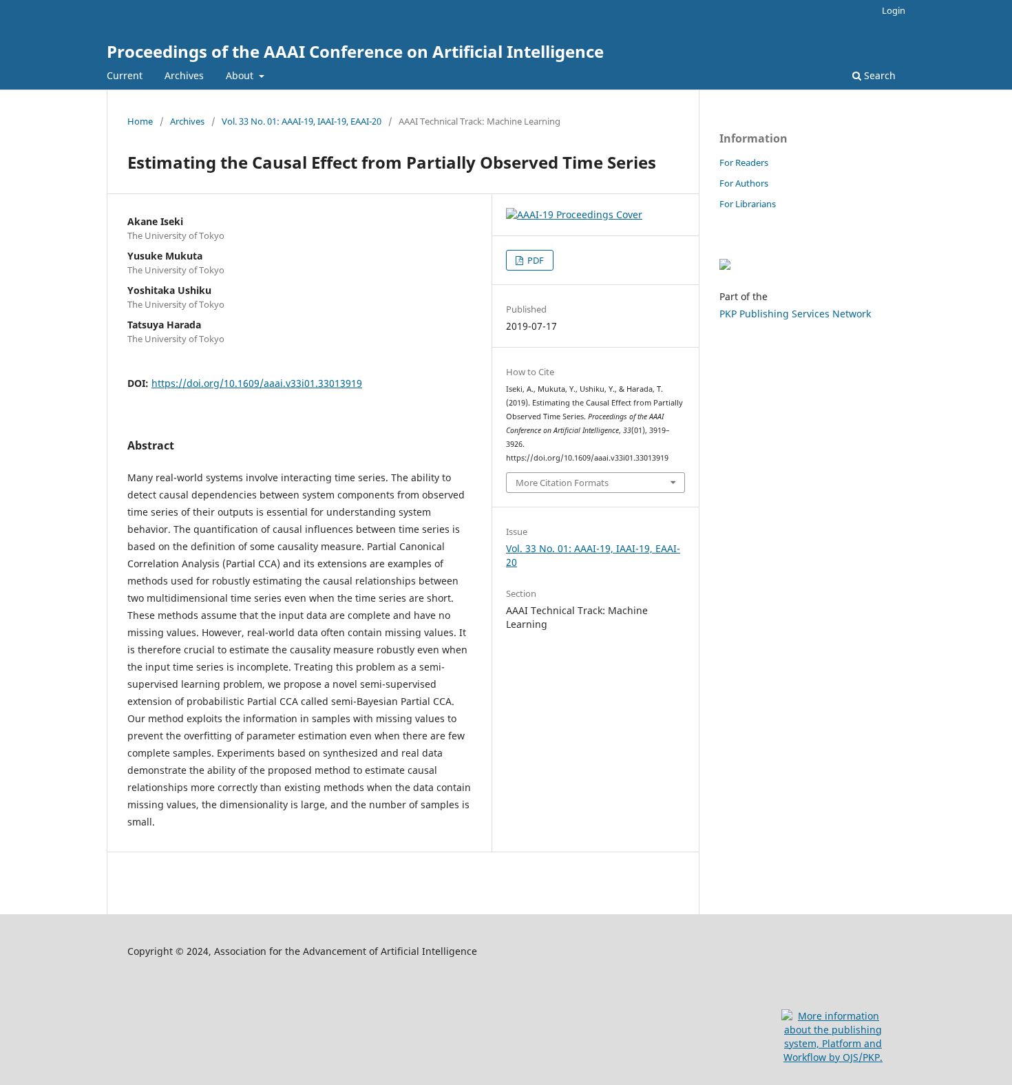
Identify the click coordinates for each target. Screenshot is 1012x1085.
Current (125, 75)
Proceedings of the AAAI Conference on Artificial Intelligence (355, 51)
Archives (184, 75)
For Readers (743, 162)
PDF (534, 260)
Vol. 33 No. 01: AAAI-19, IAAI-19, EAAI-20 (301, 121)
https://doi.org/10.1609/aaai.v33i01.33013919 (256, 383)
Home (140, 121)
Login (893, 10)
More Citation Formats (562, 482)
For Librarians (747, 204)
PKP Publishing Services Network (795, 313)
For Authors (743, 183)
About (241, 75)
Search (878, 75)
